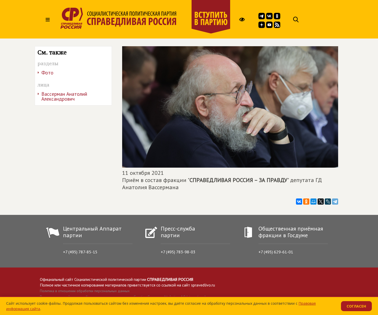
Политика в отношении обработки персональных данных (85, 291)
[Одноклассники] (306, 201)
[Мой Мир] (313, 201)
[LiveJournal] (328, 201)
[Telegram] (335, 201)
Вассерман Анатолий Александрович (64, 96)
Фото (47, 73)
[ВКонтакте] (299, 201)
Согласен (356, 306)
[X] (321, 201)
